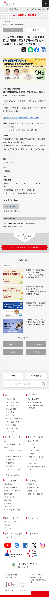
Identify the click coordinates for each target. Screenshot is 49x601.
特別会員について (34, 488)
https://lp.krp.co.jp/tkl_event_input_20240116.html (21, 118)
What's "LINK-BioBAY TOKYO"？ (35, 407)
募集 (13, 352)
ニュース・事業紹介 (36, 344)
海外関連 (32, 454)
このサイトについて (36, 575)
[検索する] (43, 384)
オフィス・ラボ (10, 525)
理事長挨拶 (8, 484)
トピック (32, 444)
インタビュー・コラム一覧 (13, 446)
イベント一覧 (9, 399)
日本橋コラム (11, 460)
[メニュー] (45, 3)
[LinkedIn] (25, 546)
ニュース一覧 (32, 441)
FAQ (13, 376)
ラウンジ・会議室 (10, 522)
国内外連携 (8, 494)
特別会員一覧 (32, 484)
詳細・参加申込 (10, 207)
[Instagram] (42, 546)
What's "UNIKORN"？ (35, 402)
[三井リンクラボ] (35, 553)
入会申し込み (32, 491)
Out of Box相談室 (33, 399)
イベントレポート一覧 (13, 418)
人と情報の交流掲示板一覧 (36, 468)
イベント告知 (34, 460)
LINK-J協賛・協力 (12, 406)
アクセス (7, 528)
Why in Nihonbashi (11, 488)
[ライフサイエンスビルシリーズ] (13, 553)
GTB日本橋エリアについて (13, 511)
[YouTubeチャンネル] (7, 546)
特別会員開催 (11, 409)
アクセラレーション (36, 457)
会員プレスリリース (13, 344)
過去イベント (11, 415)
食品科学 (36, 30)
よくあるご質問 (11, 575)
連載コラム (10, 466)
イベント (13, 30)
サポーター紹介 (10, 497)
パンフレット (9, 507)
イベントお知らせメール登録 (13, 535)
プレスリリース (35, 447)
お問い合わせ (36, 376)
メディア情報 (34, 451)
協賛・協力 (33, 463)
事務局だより (11, 463)
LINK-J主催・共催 (12, 402)
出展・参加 (10, 412)
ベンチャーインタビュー (14, 470)
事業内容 (7, 500)
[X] (34, 546)
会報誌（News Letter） (14, 456)
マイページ (32, 533)
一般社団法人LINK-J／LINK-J (8, 3)
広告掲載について (35, 577)
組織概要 (7, 503)
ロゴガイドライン (12, 577)
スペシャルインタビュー (14, 452)
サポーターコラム (12, 475)
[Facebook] (17, 546)
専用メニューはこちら (35, 494)
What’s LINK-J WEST (12, 491)
